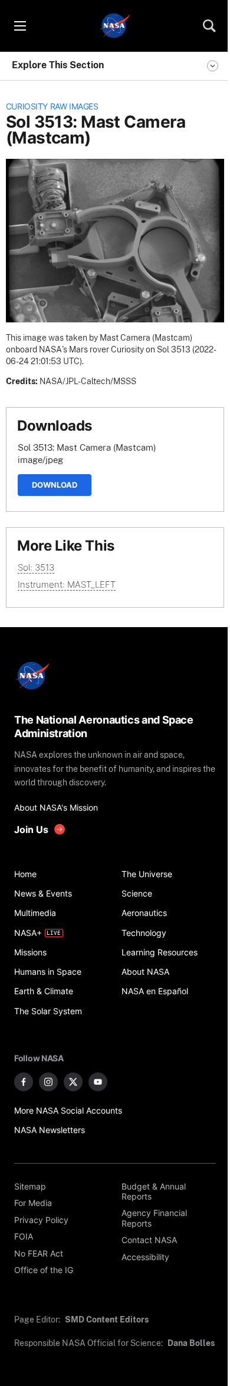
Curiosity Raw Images (52, 106)
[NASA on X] (73, 1081)
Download (54, 484)
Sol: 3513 (36, 567)
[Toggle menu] (19, 26)
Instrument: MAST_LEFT (67, 584)
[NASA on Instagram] (48, 1081)
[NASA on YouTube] (97, 1081)
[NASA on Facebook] (23, 1081)
